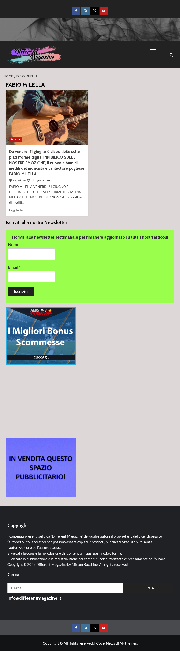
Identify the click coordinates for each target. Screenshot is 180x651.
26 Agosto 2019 (40, 180)
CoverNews (105, 643)
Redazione (19, 181)
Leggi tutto (16, 210)
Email (14, 267)
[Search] (171, 55)
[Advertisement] (90, 402)
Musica (15, 139)
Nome (13, 244)
